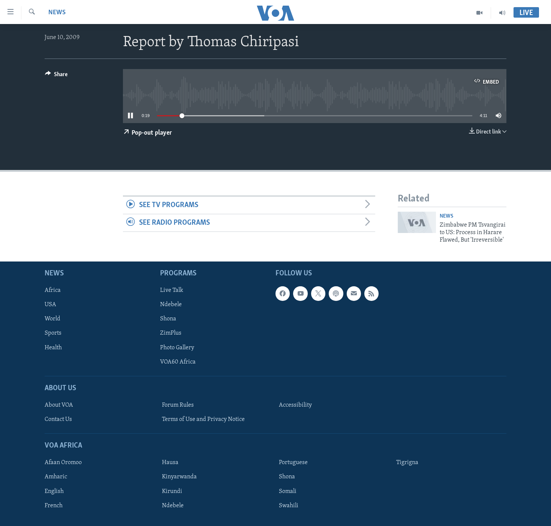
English (54, 491)
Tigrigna (407, 463)
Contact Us (58, 419)
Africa (53, 290)
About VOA (59, 405)
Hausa (170, 463)
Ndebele (171, 305)
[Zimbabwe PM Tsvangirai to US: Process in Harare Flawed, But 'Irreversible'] (417, 222)
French (54, 505)
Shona (168, 319)
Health (53, 347)
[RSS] (371, 293)
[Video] (479, 12)
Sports (53, 333)
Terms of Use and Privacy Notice (203, 419)
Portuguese (293, 463)
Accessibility (295, 405)
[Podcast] (336, 293)
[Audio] (502, 12)
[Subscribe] (354, 293)
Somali (287, 491)
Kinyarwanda (179, 477)
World (52, 319)
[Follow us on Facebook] (283, 293)
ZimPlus (170, 333)
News (57, 12)
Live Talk (171, 290)
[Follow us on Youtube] (300, 293)
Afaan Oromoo (63, 463)
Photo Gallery (177, 347)
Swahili (288, 505)
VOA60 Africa (178, 362)
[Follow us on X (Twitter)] (318, 293)
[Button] (56, 76)
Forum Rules (178, 405)
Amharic (56, 477)
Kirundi (172, 491)
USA (50, 305)
